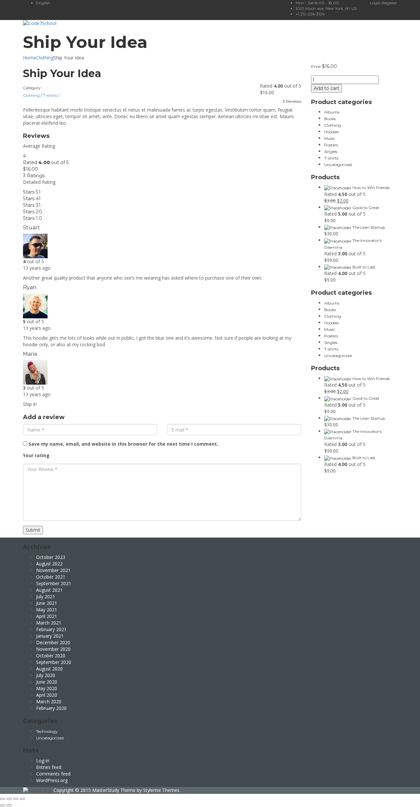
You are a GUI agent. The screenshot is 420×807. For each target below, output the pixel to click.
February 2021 (51, 629)
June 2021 (46, 603)
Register (389, 2)
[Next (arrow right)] (9, 805)
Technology (47, 731)
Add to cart (326, 88)
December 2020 (53, 642)
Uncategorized (338, 164)
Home (29, 57)
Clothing (44, 57)
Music (329, 138)
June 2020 (46, 682)
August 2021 (49, 590)
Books (330, 118)
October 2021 (50, 577)
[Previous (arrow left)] (2, 805)
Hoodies (331, 131)
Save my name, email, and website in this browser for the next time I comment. (123, 444)
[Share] (9, 799)
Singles (330, 151)
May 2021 (46, 609)
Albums (331, 112)
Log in (42, 760)
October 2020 (50, 655)
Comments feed (53, 774)
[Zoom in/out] (22, 799)
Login (376, 2)
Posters (331, 144)
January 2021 (50, 636)
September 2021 (53, 583)
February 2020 (51, 708)
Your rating (36, 455)
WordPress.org (52, 780)
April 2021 (46, 616)
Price (316, 66)
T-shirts (51, 95)
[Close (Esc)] (2, 799)
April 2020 (46, 695)
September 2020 (53, 662)
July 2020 (45, 675)
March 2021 (48, 623)
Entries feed (48, 767)
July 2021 (45, 596)
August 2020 (49, 669)
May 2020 (46, 688)
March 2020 (48, 701)
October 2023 (50, 557)
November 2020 (53, 649)
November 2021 (53, 570)
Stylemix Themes (161, 790)
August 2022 (49, 564)
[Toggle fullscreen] (15, 799)
